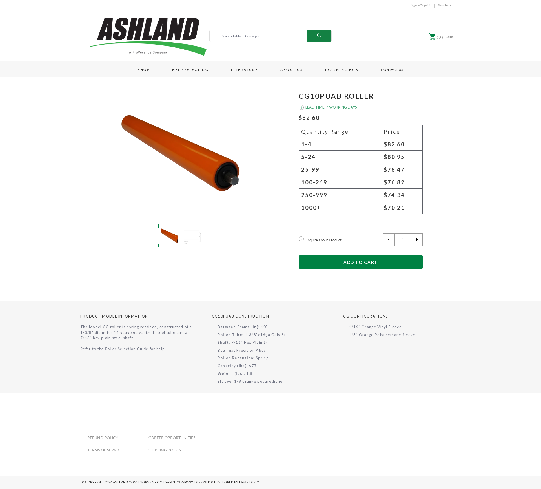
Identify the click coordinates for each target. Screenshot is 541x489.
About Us (291, 69)
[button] (180, 153)
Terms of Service (105, 450)
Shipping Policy (165, 450)
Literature (244, 69)
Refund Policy (102, 437)
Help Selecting (190, 69)
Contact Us (392, 69)
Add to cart (360, 262)
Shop (144, 69)
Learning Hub (341, 69)
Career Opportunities (171, 437)
